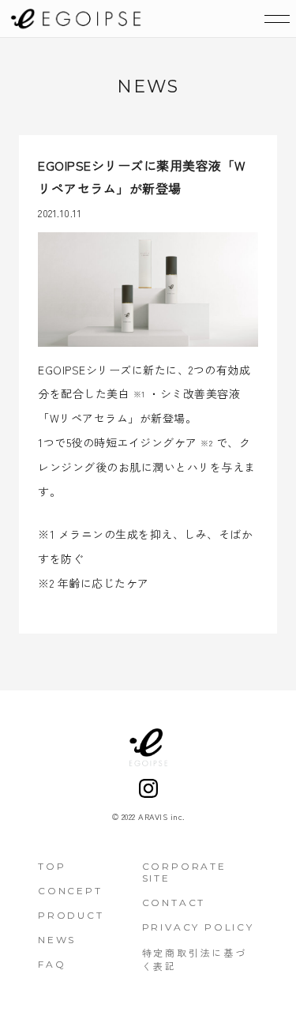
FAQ (52, 964)
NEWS (57, 940)
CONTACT (174, 902)
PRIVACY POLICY (198, 927)
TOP (52, 866)
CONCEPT (70, 891)
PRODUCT (71, 915)
